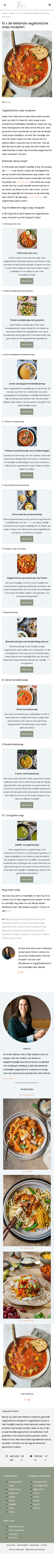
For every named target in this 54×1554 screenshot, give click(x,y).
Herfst (36, 1504)
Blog (15, 919)
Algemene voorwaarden (35, 1549)
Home (4, 13)
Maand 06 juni (24, 926)
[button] (50, 5)
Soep (18, 938)
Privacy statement (16, 1549)
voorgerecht (22, 182)
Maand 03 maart (20, 923)
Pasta (12, 1500)
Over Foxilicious (17, 1530)
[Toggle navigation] (5, 5)
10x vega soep (27, 1320)
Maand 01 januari (26, 919)
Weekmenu (15, 1489)
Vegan (12, 1496)
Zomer (36, 1500)
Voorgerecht (40, 1481)
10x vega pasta (27, 1094)
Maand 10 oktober (11, 934)
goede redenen (35, 197)
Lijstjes (12, 13)
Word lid (13, 1537)
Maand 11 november (32, 934)
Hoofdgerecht (40, 1485)
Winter (36, 1508)
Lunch (36, 1493)
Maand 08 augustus (12, 930)
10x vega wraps (27, 1247)
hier (8, 910)
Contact (13, 1534)
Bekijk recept (27, 281)
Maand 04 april (37, 923)
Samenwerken (16, 1526)
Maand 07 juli (39, 926)
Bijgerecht (38, 1489)
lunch (8, 170)
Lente (36, 1496)
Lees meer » (9, 1078)
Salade (12, 1504)
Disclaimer (11, 1545)
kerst (48, 660)
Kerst (11, 1511)
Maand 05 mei (9, 926)
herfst (29, 522)
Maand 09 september (34, 930)
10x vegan (27, 1171)
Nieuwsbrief (34, 1545)
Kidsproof (14, 1493)
